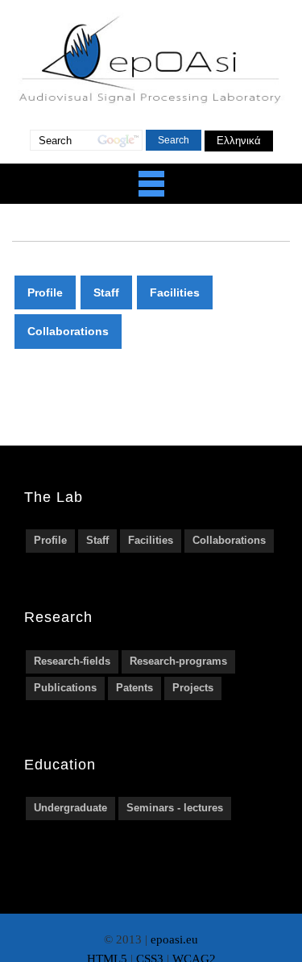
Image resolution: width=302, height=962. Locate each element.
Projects (192, 688)
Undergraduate (70, 808)
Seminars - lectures (174, 808)
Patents (134, 688)
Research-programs (178, 661)
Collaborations (68, 331)
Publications (65, 688)
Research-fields (72, 661)
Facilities (175, 292)
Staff (106, 292)
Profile (45, 292)
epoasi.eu (174, 939)
